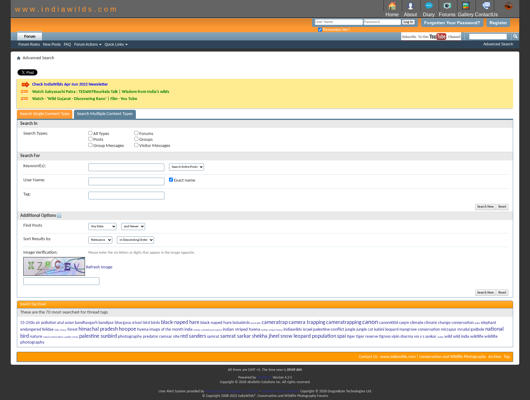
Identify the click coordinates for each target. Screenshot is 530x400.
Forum (30, 36)
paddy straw (71, 337)
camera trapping (307, 322)
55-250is (27, 323)
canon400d (388, 323)
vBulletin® (264, 377)
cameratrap (275, 322)
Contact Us (368, 357)
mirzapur (448, 329)
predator (150, 336)
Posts (97, 139)
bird (146, 323)
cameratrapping (343, 322)
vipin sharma (402, 336)
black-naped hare (180, 322)
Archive (494, 357)
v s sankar (428, 336)
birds (155, 323)
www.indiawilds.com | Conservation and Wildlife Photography (433, 357)
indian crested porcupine (208, 330)
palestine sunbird (98, 336)
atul (60, 323)
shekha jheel (265, 336)
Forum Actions (86, 44)
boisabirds (241, 323)
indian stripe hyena (271, 330)
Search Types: (35, 133)
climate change (437, 323)
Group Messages (108, 146)
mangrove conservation (419, 329)
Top (507, 357)
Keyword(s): (34, 166)
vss (416, 336)
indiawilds (292, 329)
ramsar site (169, 336)
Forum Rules (29, 44)
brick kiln (256, 323)
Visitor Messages (154, 146)
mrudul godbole (470, 329)
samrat (213, 336)
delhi (477, 323)
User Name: (34, 180)
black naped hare (216, 323)
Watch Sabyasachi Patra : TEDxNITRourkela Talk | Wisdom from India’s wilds (100, 92)
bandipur (106, 323)
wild (448, 336)
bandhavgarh (86, 323)
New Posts (52, 44)
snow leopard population (308, 336)
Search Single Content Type (44, 114)
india (188, 329)
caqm (404, 323)
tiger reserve (367, 336)
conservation (462, 323)
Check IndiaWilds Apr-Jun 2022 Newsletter (70, 84)
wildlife (476, 336)
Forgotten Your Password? (452, 22)
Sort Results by (37, 239)
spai (341, 336)
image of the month (166, 329)
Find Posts (32, 225)
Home (392, 14)
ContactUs (486, 14)
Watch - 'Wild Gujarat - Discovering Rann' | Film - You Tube (84, 99)
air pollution (46, 323)
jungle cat (364, 329)
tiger (351, 336)
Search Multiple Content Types (105, 114)
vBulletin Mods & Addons (280, 391)
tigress (384, 336)
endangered (30, 329)
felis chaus (61, 330)
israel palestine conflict (323, 329)
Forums (447, 14)
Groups (145, 139)
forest (72, 329)
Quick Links (114, 44)
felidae (48, 329)
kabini (379, 329)
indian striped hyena (241, 329)
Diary (429, 14)
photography (130, 336)
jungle (350, 329)
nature (36, 336)
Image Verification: (40, 252)
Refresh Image (99, 267)
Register (498, 22)
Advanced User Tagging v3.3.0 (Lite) (232, 391)
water (440, 337)
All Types (100, 134)
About (410, 14)
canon (370, 322)
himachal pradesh (98, 329)
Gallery (466, 14)
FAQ (67, 44)
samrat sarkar (235, 336)
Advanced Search (498, 44)
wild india (461, 336)
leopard (391, 329)
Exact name (184, 180)
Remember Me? (336, 30)
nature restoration (53, 337)
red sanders (193, 336)
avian (69, 323)
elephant (488, 323)
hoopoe (127, 329)
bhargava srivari (128, 323)
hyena (142, 329)
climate (416, 323)
